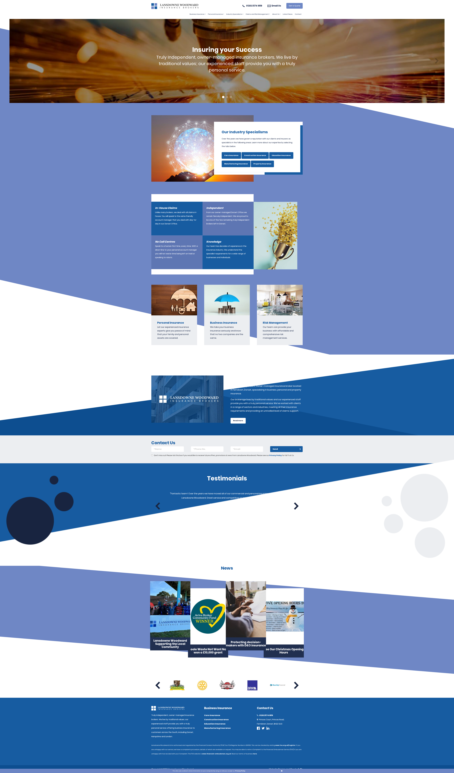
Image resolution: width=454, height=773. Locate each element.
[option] (227, 61)
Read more (238, 420)
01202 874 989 (254, 5)
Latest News (287, 14)
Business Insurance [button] (197, 14)
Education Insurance (281, 155)
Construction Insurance (255, 155)
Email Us (276, 5)
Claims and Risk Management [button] (257, 14)
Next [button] (296, 506)
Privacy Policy (275, 455)
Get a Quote (294, 5)
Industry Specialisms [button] (234, 14)
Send (275, 449)
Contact (298, 14)
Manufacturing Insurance (236, 164)
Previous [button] (157, 506)
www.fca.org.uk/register (285, 745)
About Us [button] (275, 14)
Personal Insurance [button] (215, 14)
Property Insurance (262, 164)
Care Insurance (231, 155)
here (255, 754)
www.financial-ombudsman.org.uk (216, 754)
